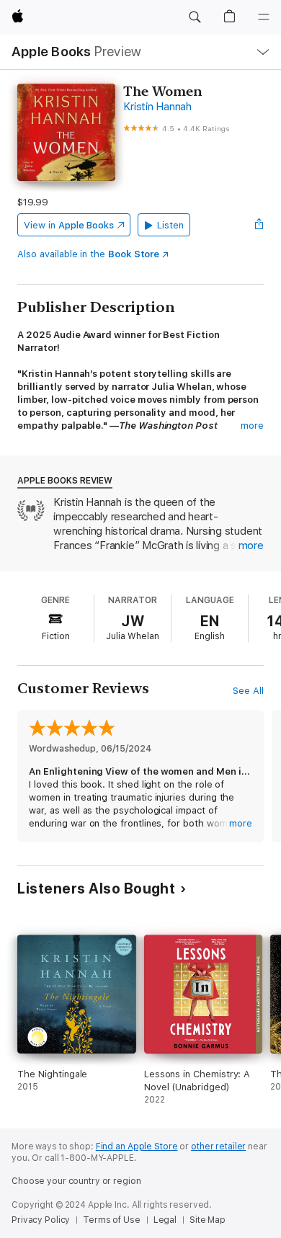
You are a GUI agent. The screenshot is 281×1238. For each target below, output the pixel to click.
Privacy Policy (41, 1220)
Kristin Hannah (157, 106)
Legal (165, 1220)
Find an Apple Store (137, 1146)
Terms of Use (111, 1220)
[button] (194, 17)
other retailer (218, 1146)
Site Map (207, 1220)
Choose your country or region (76, 1181)
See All (248, 690)
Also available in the (88, 254)
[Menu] (263, 17)
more (252, 425)
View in (69, 225)
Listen (170, 225)
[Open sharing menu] (259, 225)
